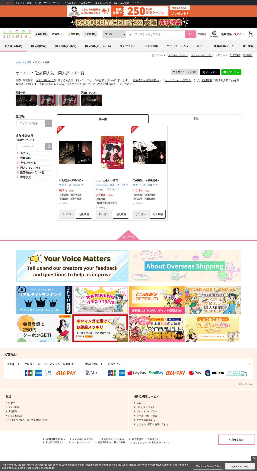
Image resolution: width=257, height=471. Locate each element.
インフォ (19, 2)
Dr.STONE (235, 55)
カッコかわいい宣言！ (178, 80)
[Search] (48, 146)
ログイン (238, 34)
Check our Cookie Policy (208, 466)
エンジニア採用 (121, 2)
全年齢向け (41, 34)
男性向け (76, 34)
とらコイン (70, 2)
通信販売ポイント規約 (112, 439)
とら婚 (37, 2)
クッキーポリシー (81, 442)
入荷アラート (186, 72)
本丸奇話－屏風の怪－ (146, 80)
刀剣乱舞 (206, 80)
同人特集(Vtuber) (65, 46)
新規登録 (226, 34)
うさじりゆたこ (45, 80)
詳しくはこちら (246, 383)
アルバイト (138, 2)
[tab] (195, 118)
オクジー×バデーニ (178, 55)
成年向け (57, 34)
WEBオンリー (85, 2)
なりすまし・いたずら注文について (151, 442)
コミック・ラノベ (177, 46)
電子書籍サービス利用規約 (145, 439)
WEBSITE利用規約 (55, 439)
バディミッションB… (201, 55)
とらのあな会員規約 (83, 439)
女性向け (92, 34)
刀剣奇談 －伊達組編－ (146, 180)
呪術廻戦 (247, 55)
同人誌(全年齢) (13, 46)
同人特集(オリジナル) (98, 46)
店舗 (29, 2)
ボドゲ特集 (151, 46)
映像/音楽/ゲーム (224, 46)
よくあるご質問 (103, 2)
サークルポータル (53, 2)
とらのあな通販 (23, 62)
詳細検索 (202, 34)
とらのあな (7, 2)
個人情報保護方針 (55, 442)
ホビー (201, 46)
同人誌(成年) (38, 46)
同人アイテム (128, 46)
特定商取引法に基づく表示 (111, 442)
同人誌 (38, 62)
